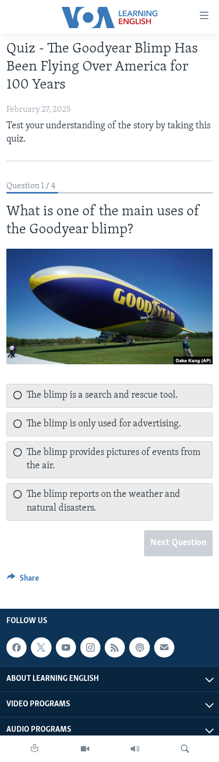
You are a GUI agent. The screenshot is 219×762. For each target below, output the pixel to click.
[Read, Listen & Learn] (34, 748)
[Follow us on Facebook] (16, 647)
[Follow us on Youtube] (66, 647)
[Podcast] (139, 647)
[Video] (85, 748)
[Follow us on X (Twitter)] (41, 647)
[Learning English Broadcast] (135, 748)
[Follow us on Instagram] (90, 647)
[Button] (23, 581)
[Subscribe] (164, 647)
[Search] (185, 748)
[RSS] (115, 647)
